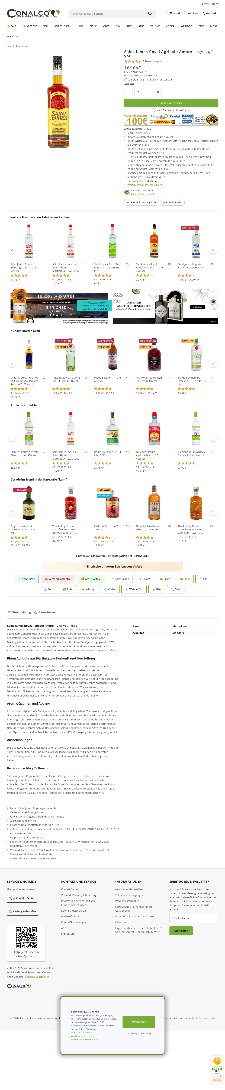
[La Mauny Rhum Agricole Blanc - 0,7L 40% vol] (154, 428)
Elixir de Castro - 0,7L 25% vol (106, 528)
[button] (217, 1066)
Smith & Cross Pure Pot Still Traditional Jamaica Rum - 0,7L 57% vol (24, 381)
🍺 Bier (156, 589)
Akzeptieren (139, 1022)
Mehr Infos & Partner (81, 1032)
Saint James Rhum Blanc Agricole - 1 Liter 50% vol (24, 267)
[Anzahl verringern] (128, 92)
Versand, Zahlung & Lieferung (78, 895)
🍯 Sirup (165, 579)
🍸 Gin (203, 579)
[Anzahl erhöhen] (149, 92)
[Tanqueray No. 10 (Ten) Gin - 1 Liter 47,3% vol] (70, 354)
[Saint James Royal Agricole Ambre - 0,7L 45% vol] (58, 101)
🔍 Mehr (176, 589)
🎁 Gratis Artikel (91, 579)
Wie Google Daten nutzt (83, 1036)
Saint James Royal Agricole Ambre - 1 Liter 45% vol (150, 267)
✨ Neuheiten (26, 579)
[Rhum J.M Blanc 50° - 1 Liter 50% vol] (112, 428)
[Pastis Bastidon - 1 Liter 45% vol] (112, 354)
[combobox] (106, 14)
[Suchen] (150, 14)
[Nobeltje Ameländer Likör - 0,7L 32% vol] (154, 503)
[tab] (19, 612)
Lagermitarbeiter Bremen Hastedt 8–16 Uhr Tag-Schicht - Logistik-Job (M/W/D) (138, 930)
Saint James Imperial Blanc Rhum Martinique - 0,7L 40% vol (65, 268)
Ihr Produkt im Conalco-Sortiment (135, 916)
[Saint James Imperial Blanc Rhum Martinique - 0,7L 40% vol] (70, 240)
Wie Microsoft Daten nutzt (84, 1039)
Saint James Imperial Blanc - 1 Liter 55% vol (191, 266)
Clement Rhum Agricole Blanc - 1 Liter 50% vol (24, 453)
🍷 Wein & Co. (134, 589)
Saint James (143, 133)
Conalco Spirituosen (37, 976)
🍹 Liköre (144, 579)
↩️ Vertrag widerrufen (22, 911)
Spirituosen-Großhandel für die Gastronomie (133, 908)
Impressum (68, 933)
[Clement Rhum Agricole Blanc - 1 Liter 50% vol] (29, 428)
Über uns (120, 922)
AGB (63, 928)
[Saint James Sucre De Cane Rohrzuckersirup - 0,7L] (112, 240)
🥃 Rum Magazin (172, 202)
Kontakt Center (70, 889)
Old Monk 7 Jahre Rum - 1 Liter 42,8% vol (149, 379)
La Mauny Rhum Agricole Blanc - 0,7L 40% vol (148, 455)
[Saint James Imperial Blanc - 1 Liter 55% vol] (196, 240)
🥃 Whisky (88, 589)
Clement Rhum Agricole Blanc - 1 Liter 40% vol (192, 453)
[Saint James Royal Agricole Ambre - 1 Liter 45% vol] (154, 240)
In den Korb (29, 254)
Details (217, 1080)
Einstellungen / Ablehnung (139, 1033)
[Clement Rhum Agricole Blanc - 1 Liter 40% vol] (196, 428)
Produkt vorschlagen (127, 901)
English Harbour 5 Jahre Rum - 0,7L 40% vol (23, 530)
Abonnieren (181, 930)
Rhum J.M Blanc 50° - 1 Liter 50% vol (107, 453)
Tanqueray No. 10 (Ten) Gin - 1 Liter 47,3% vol (66, 379)
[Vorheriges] (11, 250)
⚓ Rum (48, 589)
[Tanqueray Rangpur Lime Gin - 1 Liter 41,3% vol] (196, 354)
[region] (58, 101)
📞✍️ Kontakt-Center (22, 898)
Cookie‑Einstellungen (73, 922)
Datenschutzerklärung (74, 910)
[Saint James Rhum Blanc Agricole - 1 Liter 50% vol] (29, 240)
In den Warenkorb (171, 103)
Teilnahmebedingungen (129, 895)
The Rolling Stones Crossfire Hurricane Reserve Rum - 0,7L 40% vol (63, 530)
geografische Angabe (142, 194)
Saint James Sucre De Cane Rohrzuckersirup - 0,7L (108, 267)
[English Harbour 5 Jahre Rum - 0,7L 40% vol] (29, 503)
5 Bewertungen (152, 61)
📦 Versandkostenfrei (57, 579)
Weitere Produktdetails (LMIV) (145, 185)
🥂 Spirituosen (120, 579)
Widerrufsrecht (70, 916)
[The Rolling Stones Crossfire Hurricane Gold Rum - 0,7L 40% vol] (196, 503)
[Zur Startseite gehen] (33, 13)
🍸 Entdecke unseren (112, 566)
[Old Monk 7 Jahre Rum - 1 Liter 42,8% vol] (154, 354)
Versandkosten (150, 75)
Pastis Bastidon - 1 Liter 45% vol (108, 379)
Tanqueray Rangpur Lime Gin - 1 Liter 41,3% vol (192, 381)
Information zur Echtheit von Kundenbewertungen (78, 903)
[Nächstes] (213, 250)
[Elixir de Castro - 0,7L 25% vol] (112, 503)
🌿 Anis (67, 589)
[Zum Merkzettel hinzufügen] (44, 265)
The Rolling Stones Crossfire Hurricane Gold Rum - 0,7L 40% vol (190, 530)
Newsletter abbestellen (129, 889)
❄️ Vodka (110, 589)
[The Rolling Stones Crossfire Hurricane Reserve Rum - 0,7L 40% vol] (70, 503)
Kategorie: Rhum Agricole (141, 202)
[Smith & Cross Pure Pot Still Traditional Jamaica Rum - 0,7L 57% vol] (29, 354)
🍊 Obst (185, 579)
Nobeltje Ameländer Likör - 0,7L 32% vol (148, 528)
